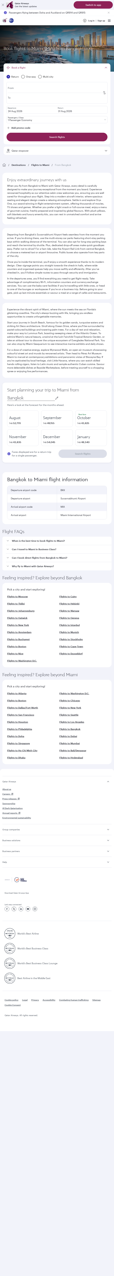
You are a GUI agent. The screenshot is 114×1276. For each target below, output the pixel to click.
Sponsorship (8, 803)
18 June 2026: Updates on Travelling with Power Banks (39, 12)
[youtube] (28, 909)
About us (6, 789)
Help (4, 862)
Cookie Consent (13, 1005)
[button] (59, 541)
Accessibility (49, 1000)
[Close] (3, 5)
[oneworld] (11, 20)
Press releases (9, 798)
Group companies (11, 829)
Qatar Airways (9, 781)
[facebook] (7, 909)
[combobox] (31, 398)
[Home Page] (4, 165)
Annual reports (9, 813)
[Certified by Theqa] (16, 881)
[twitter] (14, 909)
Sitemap (96, 1000)
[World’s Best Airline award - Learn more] (9, 933)
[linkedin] (21, 909)
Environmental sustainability (16, 817)
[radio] (23, 418)
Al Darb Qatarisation (12, 808)
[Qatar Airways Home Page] (5, 20)
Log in (91, 20)
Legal (25, 1000)
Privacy (35, 1000)
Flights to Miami (40, 164)
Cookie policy (11, 1000)
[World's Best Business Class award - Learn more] (9, 948)
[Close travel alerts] (108, 12)
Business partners (11, 851)
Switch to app (93, 4)
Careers (6, 794)
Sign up (101, 20)
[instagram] (35, 909)
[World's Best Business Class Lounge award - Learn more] (9, 963)
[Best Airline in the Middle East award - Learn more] (9, 978)
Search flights (83, 453)
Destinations (19, 164)
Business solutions (11, 840)
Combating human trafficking (74, 1000)
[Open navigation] (109, 20)
